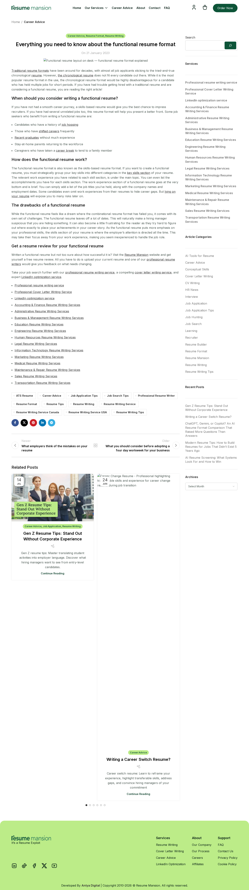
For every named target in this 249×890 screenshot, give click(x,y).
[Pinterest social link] (33, 422)
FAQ (221, 845)
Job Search (193, 324)
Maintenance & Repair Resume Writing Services (47, 370)
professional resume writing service (89, 272)
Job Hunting (194, 317)
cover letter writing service (153, 272)
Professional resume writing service (39, 285)
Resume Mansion (136, 255)
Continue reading (52, 573)
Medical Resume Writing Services (37, 363)
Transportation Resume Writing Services (42, 383)
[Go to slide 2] (90, 805)
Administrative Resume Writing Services (42, 311)
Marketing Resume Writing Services (39, 357)
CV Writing (192, 283)
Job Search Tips (118, 395)
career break (65, 150)
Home (15, 22)
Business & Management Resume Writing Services (49, 318)
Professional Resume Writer (156, 395)
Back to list (95, 445)
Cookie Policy (227, 864)
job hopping (70, 124)
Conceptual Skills (197, 269)
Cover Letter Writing (199, 276)
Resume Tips (55, 404)
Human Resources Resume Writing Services (45, 337)
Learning (191, 331)
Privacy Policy (228, 858)
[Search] (230, 45)
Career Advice (34, 22)
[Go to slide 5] (101, 805)
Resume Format (95, 35)
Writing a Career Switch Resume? (138, 759)
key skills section (138, 173)
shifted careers (49, 131)
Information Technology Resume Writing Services (49, 350)
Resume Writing (114, 35)
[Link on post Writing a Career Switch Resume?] (138, 611)
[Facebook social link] (15, 422)
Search (190, 37)
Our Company (201, 845)
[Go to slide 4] (97, 805)
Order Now (225, 8)
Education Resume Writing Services (39, 324)
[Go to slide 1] (86, 805)
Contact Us (225, 851)
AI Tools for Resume (199, 256)
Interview (191, 296)
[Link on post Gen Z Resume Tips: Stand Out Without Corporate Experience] (52, 497)
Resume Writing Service (120, 404)
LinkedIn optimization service (41, 277)
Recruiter (191, 337)
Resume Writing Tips (130, 412)
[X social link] (24, 422)
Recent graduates (27, 137)
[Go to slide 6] (105, 805)
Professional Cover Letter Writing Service (43, 292)
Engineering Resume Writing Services (40, 331)
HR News (191, 290)
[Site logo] (31, 7)
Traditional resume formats (30, 70)
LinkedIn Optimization (171, 864)
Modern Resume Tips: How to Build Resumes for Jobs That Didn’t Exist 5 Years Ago (211, 447)
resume (36, 75)
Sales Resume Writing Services (36, 376)
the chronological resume (75, 75)
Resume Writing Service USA (88, 412)
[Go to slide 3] (94, 805)
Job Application (52, 526)
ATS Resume (24, 395)
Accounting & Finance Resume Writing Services (47, 305)
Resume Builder (196, 344)
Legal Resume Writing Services (36, 344)
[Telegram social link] (51, 422)
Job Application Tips (84, 395)
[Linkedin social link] (42, 422)
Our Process (200, 851)
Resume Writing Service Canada (37, 412)
